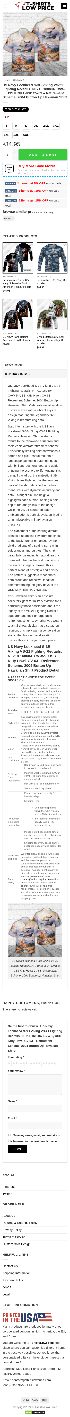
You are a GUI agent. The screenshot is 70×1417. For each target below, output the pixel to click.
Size (6, 116)
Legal (6, 1294)
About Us (9, 1215)
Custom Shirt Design (17, 1244)
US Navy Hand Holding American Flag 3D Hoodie (17, 338)
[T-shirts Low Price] (35, 6)
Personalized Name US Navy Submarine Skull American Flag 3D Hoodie (17, 283)
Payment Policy (13, 1280)
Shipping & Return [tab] (17, 374)
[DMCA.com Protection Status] (35, 1411)
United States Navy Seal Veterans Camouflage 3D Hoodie (51, 340)
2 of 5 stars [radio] (14, 1064)
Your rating (16, 1057)
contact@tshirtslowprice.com (36, 879)
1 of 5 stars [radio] (9, 1064)
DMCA (7, 1287)
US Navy (18, 79)
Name (12, 1101)
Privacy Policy (12, 1230)
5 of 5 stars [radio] (48, 1064)
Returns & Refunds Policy (20, 1222)
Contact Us (10, 1266)
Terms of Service (14, 1237)
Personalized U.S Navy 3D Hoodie (52, 282)
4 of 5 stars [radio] (35, 1064)
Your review (16, 1070)
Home (6, 79)
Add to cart (43, 155)
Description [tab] (13, 365)
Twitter (7, 1194)
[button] (5, 6)
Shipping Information (17, 1273)
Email (12, 1118)
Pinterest (9, 1186)
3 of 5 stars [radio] (23, 1064)
